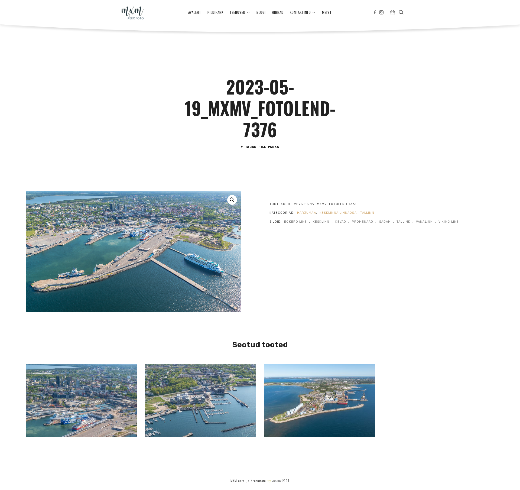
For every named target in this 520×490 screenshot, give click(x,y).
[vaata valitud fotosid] (392, 12)
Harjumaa (306, 213)
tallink (403, 221)
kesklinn (321, 221)
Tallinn (367, 213)
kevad (340, 221)
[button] (232, 200)
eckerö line (295, 221)
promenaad (362, 221)
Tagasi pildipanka (262, 147)
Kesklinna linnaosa (338, 213)
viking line (448, 221)
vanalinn (424, 221)
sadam (385, 221)
